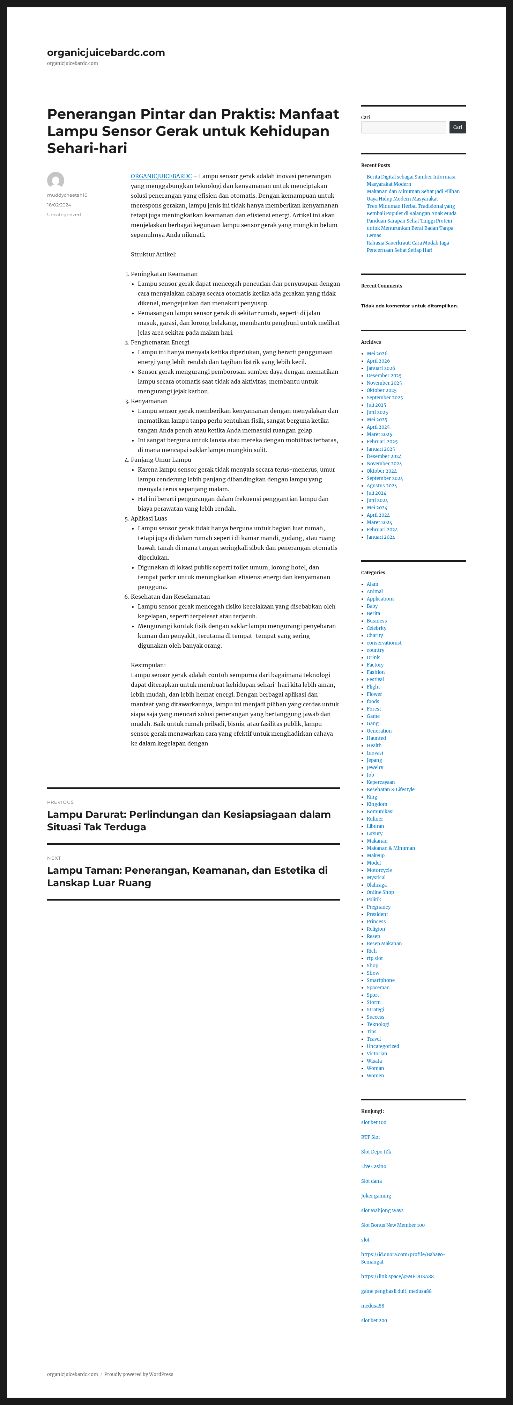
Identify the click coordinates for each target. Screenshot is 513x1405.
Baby (372, 606)
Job (370, 775)
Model (374, 863)
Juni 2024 (377, 500)
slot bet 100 (373, 1123)
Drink (373, 658)
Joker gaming (376, 1196)
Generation (379, 731)
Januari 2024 (381, 537)
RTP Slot (370, 1137)
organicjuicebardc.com (106, 52)
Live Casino (373, 1167)
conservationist (384, 643)
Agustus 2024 (382, 486)
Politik (374, 900)
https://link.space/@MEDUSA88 (397, 1277)
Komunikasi (380, 812)
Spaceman (378, 988)
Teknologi (378, 1024)
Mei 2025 (377, 420)
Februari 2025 (382, 442)
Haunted (376, 738)
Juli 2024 (376, 493)
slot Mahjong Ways (382, 1211)
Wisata (374, 1061)
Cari (365, 118)
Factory (375, 665)
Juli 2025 (376, 405)
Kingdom (377, 804)
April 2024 (378, 515)
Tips (372, 1032)
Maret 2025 (379, 434)
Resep (373, 936)
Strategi (375, 1010)
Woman (375, 1068)
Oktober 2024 (382, 471)
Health (374, 746)
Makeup (376, 856)
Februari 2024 (382, 530)
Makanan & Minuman (391, 848)
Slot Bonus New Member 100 (393, 1225)
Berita (373, 614)
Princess (376, 922)
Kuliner (375, 819)
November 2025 (384, 383)
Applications (381, 599)
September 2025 (385, 398)
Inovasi (375, 753)
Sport (373, 995)
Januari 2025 (381, 449)
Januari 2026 (381, 368)
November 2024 (384, 464)
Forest (374, 709)
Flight (373, 687)
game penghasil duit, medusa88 (396, 1291)
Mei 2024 (377, 508)
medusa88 (372, 1306)
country (375, 650)
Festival (375, 680)
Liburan (375, 826)
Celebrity (376, 628)
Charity (375, 636)
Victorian (377, 1054)
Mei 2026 (377, 354)
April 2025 (378, 427)
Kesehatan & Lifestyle (391, 790)
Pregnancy (379, 907)
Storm (374, 1002)
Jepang (374, 760)
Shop (372, 966)
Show (373, 973)
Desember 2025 (384, 376)
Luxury (374, 834)
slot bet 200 (374, 1321)
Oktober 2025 (382, 390)
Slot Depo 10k (376, 1152)
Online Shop (380, 892)
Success (376, 1017)
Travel (374, 1039)
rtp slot (375, 958)
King (372, 797)
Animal (375, 592)
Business (377, 621)
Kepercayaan (381, 782)
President (377, 914)
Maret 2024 (379, 522)
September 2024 (385, 478)
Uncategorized (64, 214)
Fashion (376, 672)
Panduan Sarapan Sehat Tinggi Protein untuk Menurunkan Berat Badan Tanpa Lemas (410, 228)
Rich (372, 951)
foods (373, 702)
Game (373, 716)
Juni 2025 (377, 412)
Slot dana (371, 1181)
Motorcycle (379, 870)
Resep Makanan (384, 944)
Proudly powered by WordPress (138, 1374)
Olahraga (377, 885)
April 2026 (378, 361)
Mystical (376, 878)
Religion (376, 929)
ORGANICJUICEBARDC (161, 176)
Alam (372, 584)
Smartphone (381, 980)
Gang (373, 724)
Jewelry (375, 768)
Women (375, 1076)
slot (365, 1240)
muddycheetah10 (67, 195)
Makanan (377, 841)
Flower (374, 694)
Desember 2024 (384, 456)
